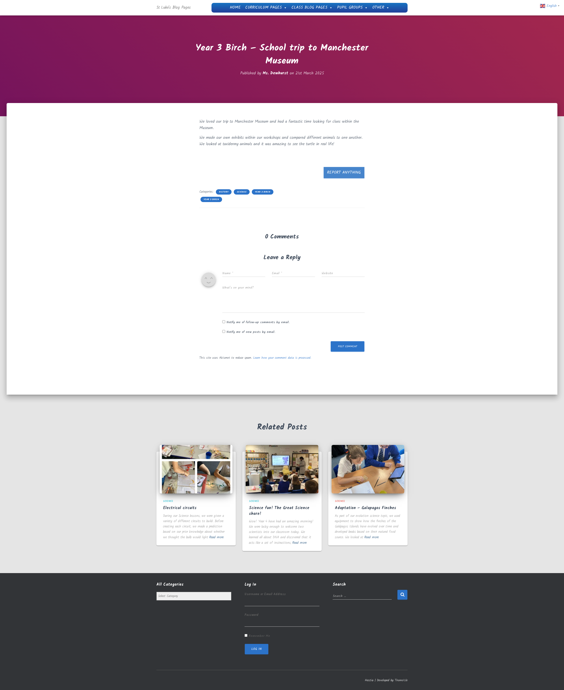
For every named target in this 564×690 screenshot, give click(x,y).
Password (251, 615)
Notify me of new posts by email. (250, 332)
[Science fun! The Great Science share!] (282, 469)
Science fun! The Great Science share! (279, 511)
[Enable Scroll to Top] (555, 681)
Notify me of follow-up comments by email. (257, 322)
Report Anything (344, 172)
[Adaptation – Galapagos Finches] (368, 469)
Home (235, 7)
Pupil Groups (350, 7)
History (223, 191)
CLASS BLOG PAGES (309, 7)
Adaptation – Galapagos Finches (365, 508)
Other (378, 7)
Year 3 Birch (262, 191)
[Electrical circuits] (196, 469)
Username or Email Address (265, 594)
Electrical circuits (180, 508)
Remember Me (259, 636)
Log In (256, 649)
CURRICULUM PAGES (263, 7)
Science (242, 191)
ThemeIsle (401, 680)
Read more (216, 537)
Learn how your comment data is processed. (282, 357)
